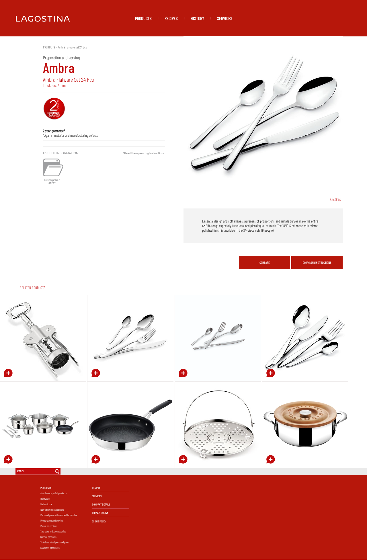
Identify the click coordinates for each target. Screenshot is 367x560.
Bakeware (45, 498)
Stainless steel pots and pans (54, 542)
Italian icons (46, 504)
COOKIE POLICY (99, 521)
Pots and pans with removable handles (58, 515)
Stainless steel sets (50, 547)
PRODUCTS (143, 18)
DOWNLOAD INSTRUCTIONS (317, 262)
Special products (48, 536)
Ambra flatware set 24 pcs (72, 47)
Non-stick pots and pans (52, 509)
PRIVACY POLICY (100, 512)
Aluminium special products (53, 493)
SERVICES (224, 18)
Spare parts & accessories (53, 531)
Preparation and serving (51, 520)
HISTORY (197, 18)
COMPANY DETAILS (101, 504)
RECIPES (171, 18)
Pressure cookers (48, 526)
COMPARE (264, 262)
